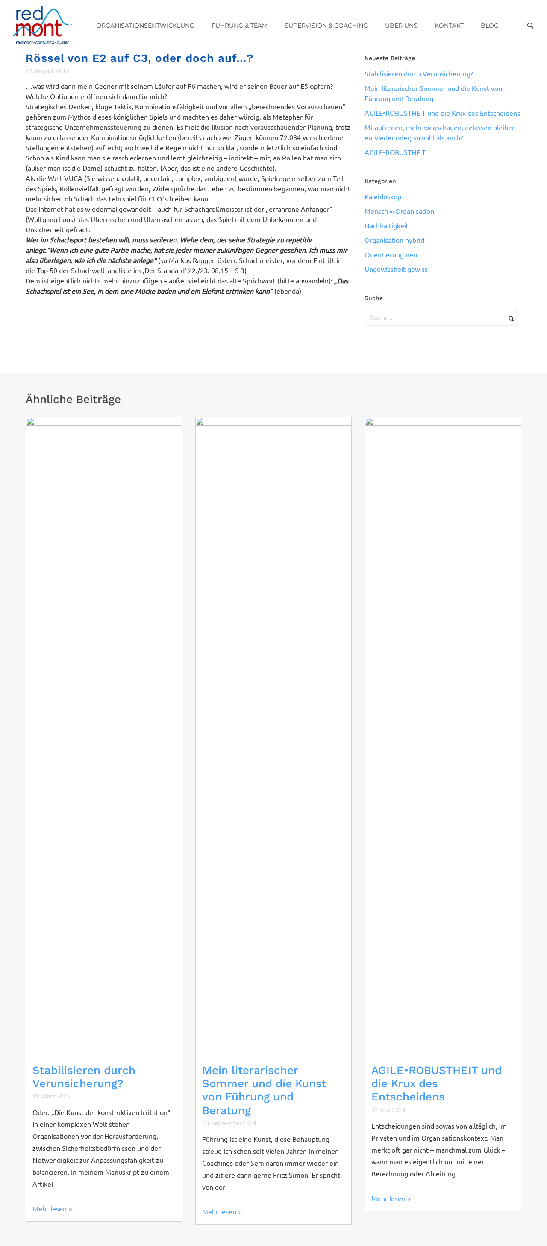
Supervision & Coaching (326, 25)
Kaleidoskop (383, 197)
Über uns (401, 25)
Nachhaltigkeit (387, 226)
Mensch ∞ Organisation (399, 211)
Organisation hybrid (394, 240)
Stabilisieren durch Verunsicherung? (419, 74)
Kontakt (449, 25)
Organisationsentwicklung (145, 25)
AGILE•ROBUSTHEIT (395, 152)
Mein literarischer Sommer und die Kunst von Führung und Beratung (264, 1090)
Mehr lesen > (52, 1209)
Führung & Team (240, 25)
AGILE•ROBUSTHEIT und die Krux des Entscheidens (442, 113)
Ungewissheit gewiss (396, 269)
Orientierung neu (391, 255)
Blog (490, 25)
